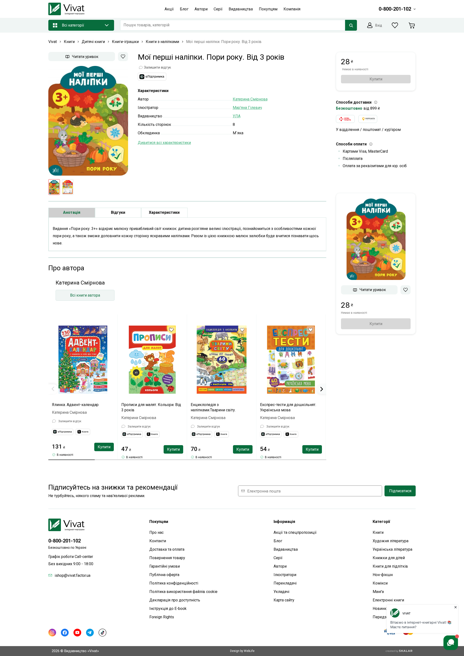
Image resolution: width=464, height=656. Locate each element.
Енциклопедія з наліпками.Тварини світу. (213, 407)
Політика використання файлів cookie (183, 591)
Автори (280, 566)
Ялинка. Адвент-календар (75, 404)
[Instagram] (52, 632)
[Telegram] (90, 632)
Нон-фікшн (383, 574)
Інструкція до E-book (168, 608)
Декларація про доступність (174, 600)
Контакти (157, 541)
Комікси (380, 583)
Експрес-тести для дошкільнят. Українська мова (288, 407)
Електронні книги (388, 600)
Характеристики (164, 212)
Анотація (71, 212)
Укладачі (281, 591)
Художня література (390, 541)
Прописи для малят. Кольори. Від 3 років (151, 407)
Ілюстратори (285, 574)
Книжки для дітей (389, 558)
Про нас (156, 532)
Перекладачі (285, 583)
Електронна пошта (264, 491)
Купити (104, 447)
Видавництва (286, 549)
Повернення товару (167, 558)
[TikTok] (102, 632)
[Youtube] (77, 632)
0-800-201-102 (64, 541)
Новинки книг (385, 608)
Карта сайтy (284, 600)
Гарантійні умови (164, 566)
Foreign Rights (161, 617)
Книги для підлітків (390, 566)
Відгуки (118, 212)
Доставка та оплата (166, 549)
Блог (278, 541)
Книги (378, 532)
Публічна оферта (164, 574)
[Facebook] (65, 632)
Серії (278, 558)
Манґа (378, 591)
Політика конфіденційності (173, 583)
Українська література (392, 549)
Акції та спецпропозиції (295, 532)
